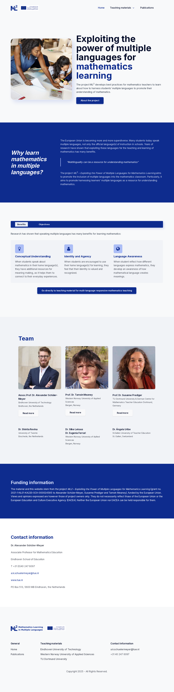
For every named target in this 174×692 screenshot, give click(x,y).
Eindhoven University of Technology (60, 649)
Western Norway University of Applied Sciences (67, 654)
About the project (90, 100)
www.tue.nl (17, 580)
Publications (147, 7)
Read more (28, 413)
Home (101, 7)
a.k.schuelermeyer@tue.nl (25, 573)
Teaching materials (120, 7)
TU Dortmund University (53, 659)
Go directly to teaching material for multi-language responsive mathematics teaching (87, 290)
